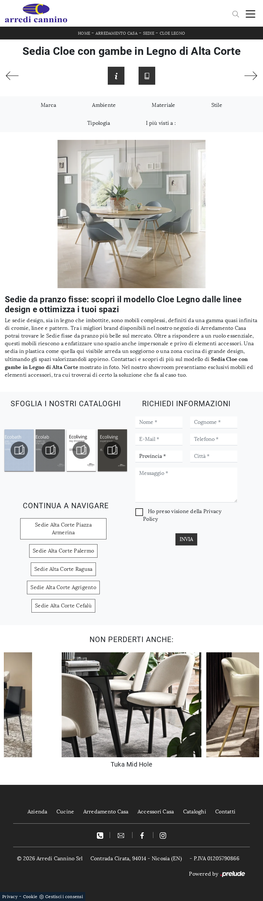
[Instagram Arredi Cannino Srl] (163, 835)
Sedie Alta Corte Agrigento (63, 587)
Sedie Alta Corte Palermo (63, 551)
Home (84, 33)
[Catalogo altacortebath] (19, 450)
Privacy (10, 896)
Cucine (65, 812)
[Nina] (251, 75)
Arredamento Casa (117, 33)
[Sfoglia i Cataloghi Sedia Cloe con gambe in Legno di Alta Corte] (147, 76)
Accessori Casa (156, 812)
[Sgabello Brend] (12, 75)
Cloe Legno (172, 33)
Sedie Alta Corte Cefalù (63, 606)
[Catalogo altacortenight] (50, 450)
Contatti (225, 812)
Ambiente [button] (104, 105)
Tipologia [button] (98, 123)
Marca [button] (48, 105)
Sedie (148, 33)
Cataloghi (194, 812)
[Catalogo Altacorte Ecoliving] (81, 450)
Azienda (37, 812)
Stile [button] (216, 105)
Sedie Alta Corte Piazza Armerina (63, 529)
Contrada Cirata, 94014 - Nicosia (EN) (136, 858)
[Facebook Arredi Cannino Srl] (142, 835)
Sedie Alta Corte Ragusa (63, 569)
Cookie (30, 896)
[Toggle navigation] (250, 13)
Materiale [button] (163, 105)
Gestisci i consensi (64, 896)
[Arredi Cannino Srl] (36, 13)
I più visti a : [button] (161, 123)
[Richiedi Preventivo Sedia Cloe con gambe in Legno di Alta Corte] (116, 76)
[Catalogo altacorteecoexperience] (112, 450)
